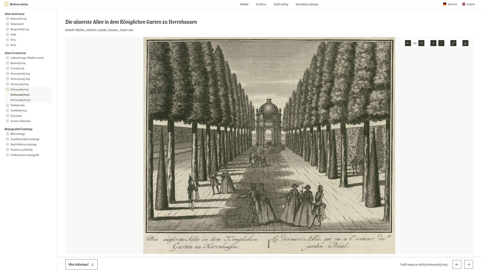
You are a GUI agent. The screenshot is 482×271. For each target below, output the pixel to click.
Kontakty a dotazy (307, 4)
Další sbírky (281, 4)
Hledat (244, 4)
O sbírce (261, 4)
